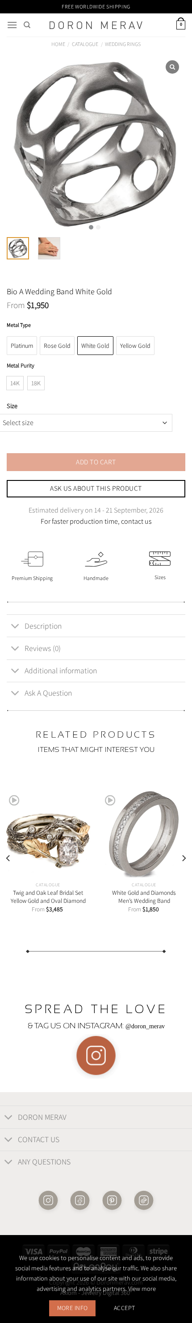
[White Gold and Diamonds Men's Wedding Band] (144, 833)
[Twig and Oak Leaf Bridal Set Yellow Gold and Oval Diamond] (48, 833)
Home (58, 44)
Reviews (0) (43, 648)
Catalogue (85, 44)
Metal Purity (20, 366)
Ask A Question (48, 693)
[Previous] (8, 858)
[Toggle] (15, 626)
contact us (136, 521)
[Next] (183, 858)
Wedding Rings (123, 44)
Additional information (61, 670)
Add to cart (96, 461)
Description (43, 626)
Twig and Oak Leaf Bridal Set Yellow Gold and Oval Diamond (48, 897)
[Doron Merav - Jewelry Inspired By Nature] (96, 25)
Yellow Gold (135, 346)
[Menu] (12, 25)
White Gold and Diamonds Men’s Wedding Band (144, 897)
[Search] (27, 25)
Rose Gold (57, 346)
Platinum (22, 346)
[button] (91, 227)
